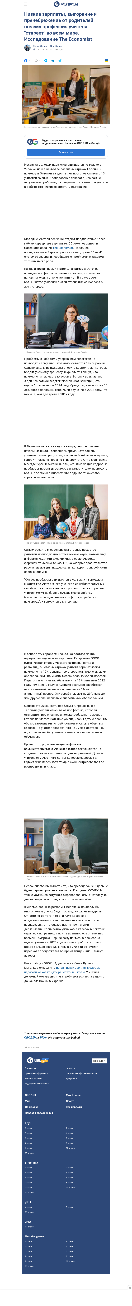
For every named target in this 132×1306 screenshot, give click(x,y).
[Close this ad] (129, 1287)
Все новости (74, 1107)
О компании (30, 1068)
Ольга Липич (40, 46)
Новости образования (39, 1113)
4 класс (69, 1133)
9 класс (28, 1148)
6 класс (69, 1138)
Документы (71, 1078)
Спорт (70, 1101)
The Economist (62, 248)
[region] (66, 212)
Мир (27, 1101)
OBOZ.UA (30, 1095)
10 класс (70, 1148)
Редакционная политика (37, 1083)
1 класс (28, 1128)
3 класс (28, 1133)
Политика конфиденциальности (81, 1073)
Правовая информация (36, 1073)
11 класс (29, 1153)
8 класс (69, 1143)
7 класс (28, 1143)
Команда (70, 1068)
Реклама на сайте (33, 1078)
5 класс (28, 1138)
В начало (98, 1061)
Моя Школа (55, 46)
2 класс (69, 1128)
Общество (31, 1107)
